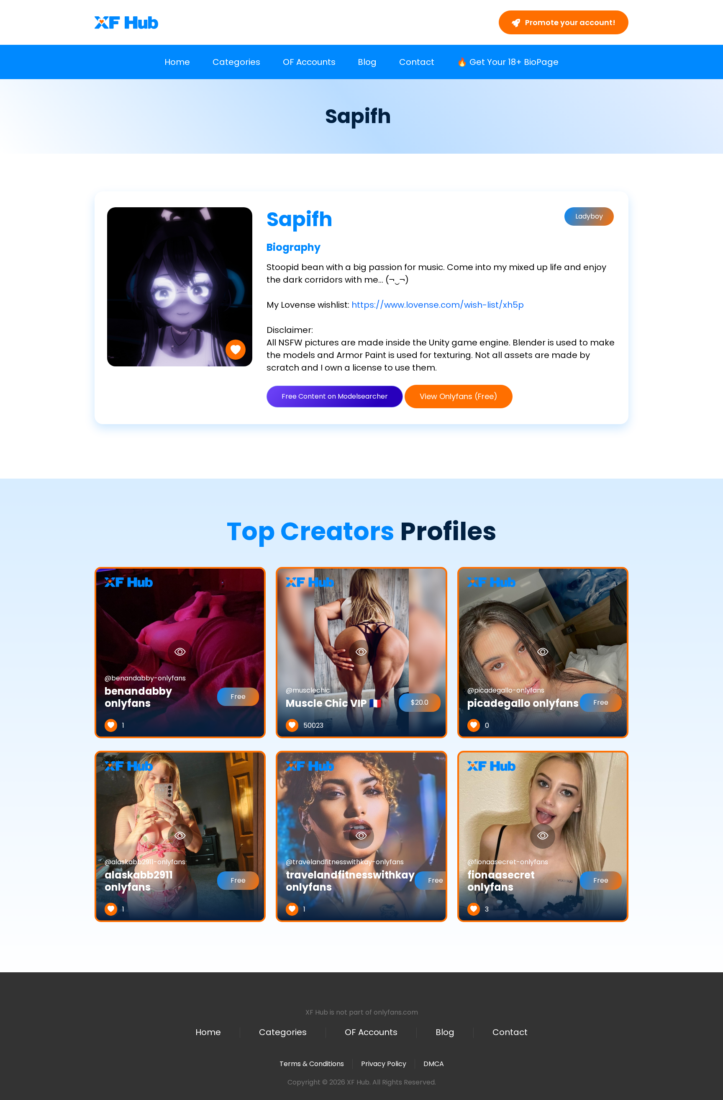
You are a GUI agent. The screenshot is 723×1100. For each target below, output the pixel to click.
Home (177, 62)
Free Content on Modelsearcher (335, 396)
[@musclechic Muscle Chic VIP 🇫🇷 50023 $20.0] (361, 652)
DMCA (433, 1064)
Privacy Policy (383, 1064)
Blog (367, 62)
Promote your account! (569, 22)
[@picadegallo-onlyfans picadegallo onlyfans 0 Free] (543, 652)
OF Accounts (309, 62)
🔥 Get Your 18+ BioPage (508, 62)
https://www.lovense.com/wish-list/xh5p (437, 305)
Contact (416, 62)
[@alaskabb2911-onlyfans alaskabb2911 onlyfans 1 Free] (180, 836)
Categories (236, 62)
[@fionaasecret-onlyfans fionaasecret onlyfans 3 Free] (543, 836)
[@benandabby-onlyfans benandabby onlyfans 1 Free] (180, 652)
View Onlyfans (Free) (458, 396)
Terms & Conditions (311, 1064)
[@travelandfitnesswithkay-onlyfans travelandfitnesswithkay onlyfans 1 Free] (361, 836)
